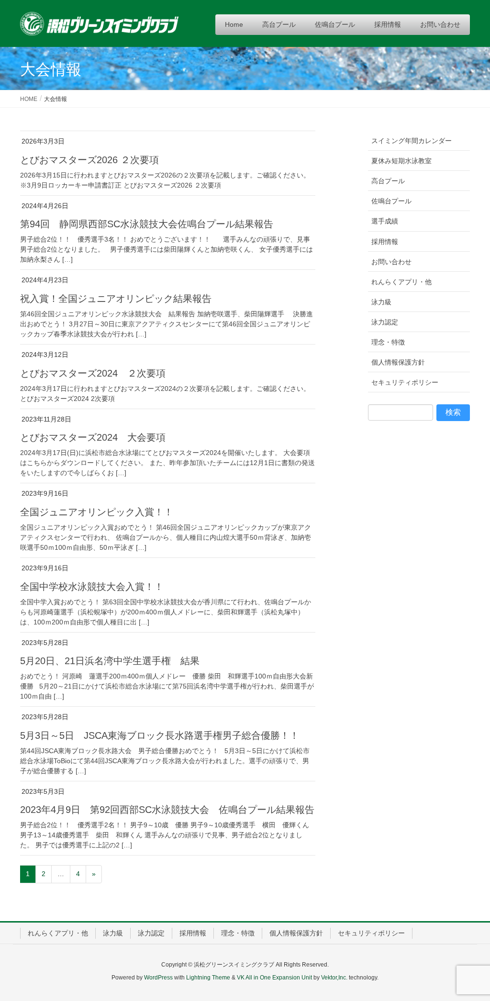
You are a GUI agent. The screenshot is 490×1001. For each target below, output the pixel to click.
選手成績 (384, 221)
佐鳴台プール (391, 201)
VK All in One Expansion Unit (274, 977)
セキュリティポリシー (404, 382)
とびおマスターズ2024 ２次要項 (93, 373)
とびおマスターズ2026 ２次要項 (89, 160)
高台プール (388, 181)
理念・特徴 (388, 342)
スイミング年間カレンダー (411, 141)
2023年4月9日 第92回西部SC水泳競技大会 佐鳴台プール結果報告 (167, 809)
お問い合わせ (391, 262)
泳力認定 (384, 322)
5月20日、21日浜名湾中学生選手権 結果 (110, 661)
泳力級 (381, 302)
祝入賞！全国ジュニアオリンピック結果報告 (116, 298)
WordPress (158, 977)
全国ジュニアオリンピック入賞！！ (96, 512)
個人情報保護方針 (398, 362)
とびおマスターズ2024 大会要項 (93, 437)
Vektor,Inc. (334, 977)
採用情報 (384, 241)
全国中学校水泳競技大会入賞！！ (92, 586)
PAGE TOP (469, 962)
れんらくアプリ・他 (401, 282)
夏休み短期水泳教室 (401, 161)
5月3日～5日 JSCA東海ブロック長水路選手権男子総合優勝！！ (159, 735)
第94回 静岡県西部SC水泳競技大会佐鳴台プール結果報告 (146, 224)
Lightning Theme (208, 977)
